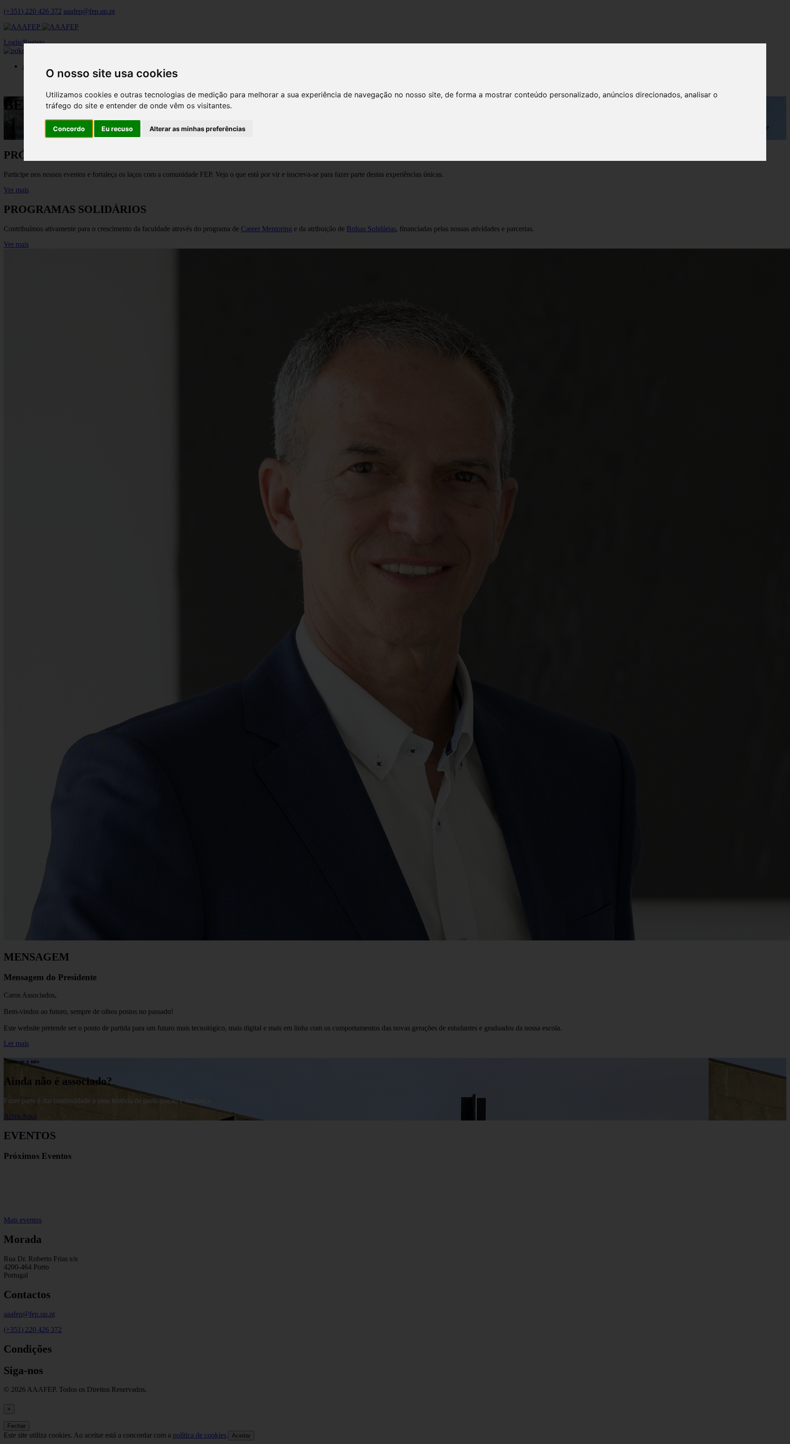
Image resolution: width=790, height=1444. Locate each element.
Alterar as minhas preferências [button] (197, 129)
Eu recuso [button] (117, 129)
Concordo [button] (69, 129)
